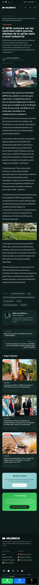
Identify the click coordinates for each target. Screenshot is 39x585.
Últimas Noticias (7, 557)
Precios (19, 301)
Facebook (19, 582)
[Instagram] (6, 2)
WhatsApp (7, 582)
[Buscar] (25, 8)
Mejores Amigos (8, 562)
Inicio (3, 16)
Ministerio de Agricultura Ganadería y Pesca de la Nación (19, 297)
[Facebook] (3, 2)
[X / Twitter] (8, 2)
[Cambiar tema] (30, 8)
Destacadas (11, 16)
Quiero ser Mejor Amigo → (19, 507)
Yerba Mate (24, 305)
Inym (29, 293)
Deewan (12, 576)
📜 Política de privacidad (25, 560)
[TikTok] (11, 2)
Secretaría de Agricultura (10, 305)
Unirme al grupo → (19, 485)
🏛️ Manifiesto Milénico (24, 557)
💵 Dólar (28, 2)
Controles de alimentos (18, 293)
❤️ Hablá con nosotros (24, 554)
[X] (13, 571)
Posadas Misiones (9, 301)
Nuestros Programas (8, 560)
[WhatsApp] (22, 571)
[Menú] (35, 8)
